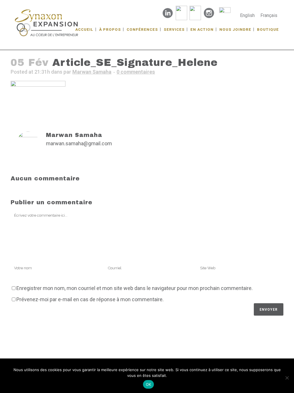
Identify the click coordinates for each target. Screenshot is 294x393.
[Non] (287, 378)
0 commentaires (136, 72)
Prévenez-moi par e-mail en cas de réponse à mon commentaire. (90, 299)
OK (148, 384)
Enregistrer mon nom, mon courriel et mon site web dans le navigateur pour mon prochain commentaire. (134, 288)
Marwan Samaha (91, 72)
